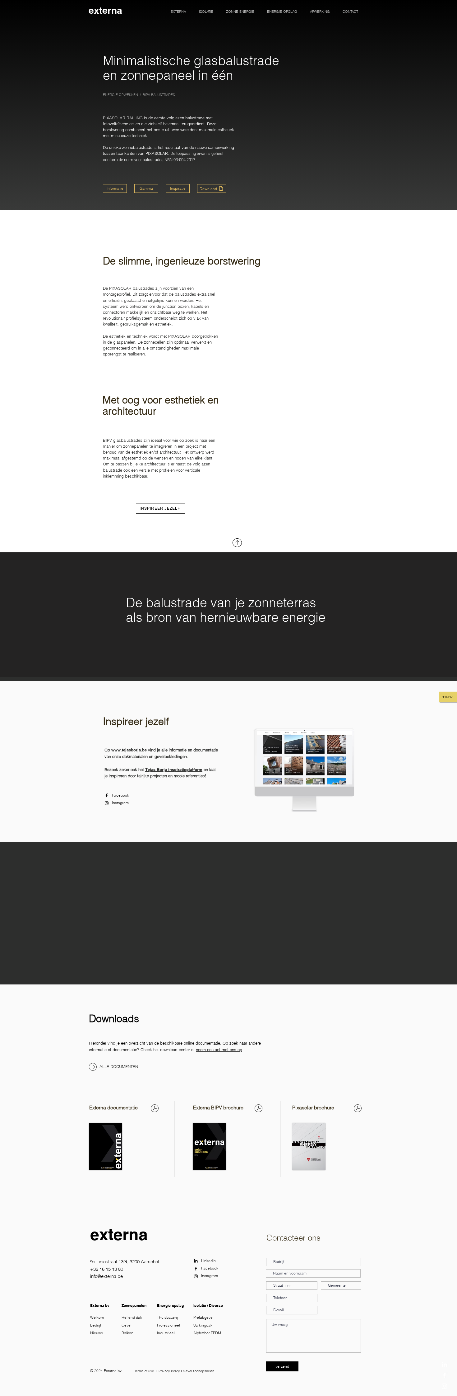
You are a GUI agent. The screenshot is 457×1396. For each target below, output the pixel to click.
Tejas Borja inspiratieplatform (173, 769)
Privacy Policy (169, 1371)
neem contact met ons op (219, 1049)
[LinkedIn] (444, 1364)
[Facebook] (106, 795)
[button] (178, 11)
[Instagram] (106, 803)
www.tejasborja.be (129, 749)
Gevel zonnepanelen (198, 1371)
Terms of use (144, 1371)
